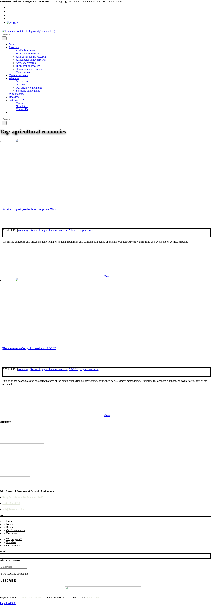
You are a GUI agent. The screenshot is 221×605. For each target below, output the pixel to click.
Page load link (8, 603)
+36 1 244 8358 (11, 503)
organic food (86, 230)
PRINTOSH (92, 597)
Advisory (23, 230)
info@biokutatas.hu (13, 509)
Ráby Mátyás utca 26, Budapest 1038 (22, 497)
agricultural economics (54, 230)
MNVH (73, 230)
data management (37, 573)
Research (35, 230)
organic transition (89, 369)
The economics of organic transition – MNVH (29, 348)
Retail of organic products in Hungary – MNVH (30, 209)
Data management (32, 597)
